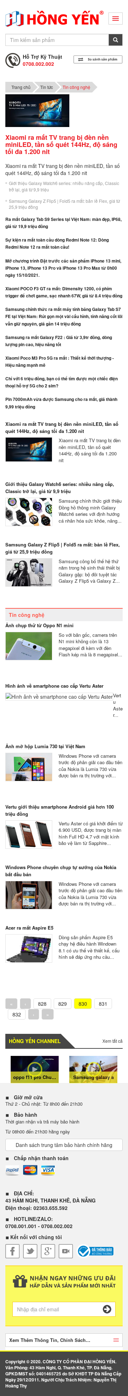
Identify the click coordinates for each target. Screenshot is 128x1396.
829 (62, 1003)
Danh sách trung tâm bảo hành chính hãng (64, 1144)
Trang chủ (21, 87)
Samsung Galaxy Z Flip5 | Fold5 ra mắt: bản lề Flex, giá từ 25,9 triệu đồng (64, 204)
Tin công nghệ (76, 87)
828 (42, 1003)
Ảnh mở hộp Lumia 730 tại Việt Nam (45, 746)
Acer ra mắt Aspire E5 (29, 927)
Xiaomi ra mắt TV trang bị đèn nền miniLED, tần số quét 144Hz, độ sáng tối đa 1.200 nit (61, 427)
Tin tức (46, 87)
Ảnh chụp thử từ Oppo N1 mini (39, 625)
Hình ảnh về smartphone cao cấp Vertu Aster (54, 685)
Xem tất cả (112, 1041)
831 (103, 1003)
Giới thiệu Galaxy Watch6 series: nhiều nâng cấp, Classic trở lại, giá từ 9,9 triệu (64, 186)
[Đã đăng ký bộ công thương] (95, 1251)
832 (16, 1014)
